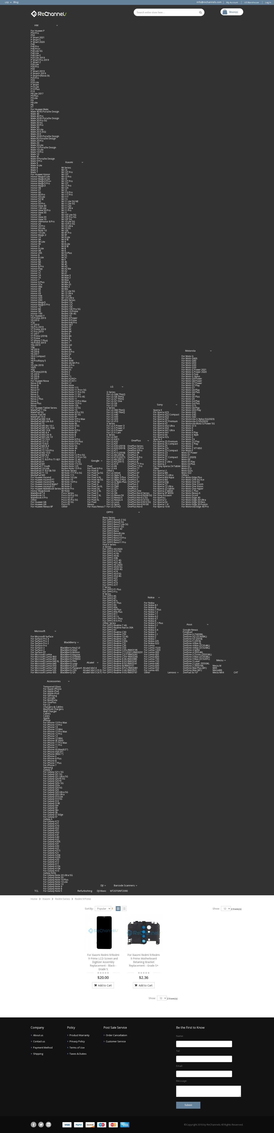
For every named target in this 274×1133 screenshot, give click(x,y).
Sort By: (89, 908)
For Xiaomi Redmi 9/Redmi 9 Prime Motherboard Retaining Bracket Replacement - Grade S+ (143, 960)
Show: (216, 908)
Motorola (190, 350)
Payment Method (43, 1047)
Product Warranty (79, 1035)
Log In (268, 2)
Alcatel (90, 662)
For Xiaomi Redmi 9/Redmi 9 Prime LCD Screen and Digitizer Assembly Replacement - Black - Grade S (103, 962)
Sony (160, 404)
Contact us (39, 1041)
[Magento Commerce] (49, 13)
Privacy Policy (77, 1041)
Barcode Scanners (124, 885)
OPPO (109, 512)
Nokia (151, 597)
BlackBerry (70, 642)
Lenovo (172, 672)
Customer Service (116, 1041)
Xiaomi (69, 162)
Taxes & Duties (78, 1053)
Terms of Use (77, 1047)
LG (111, 386)
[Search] (200, 12)
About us (38, 1035)
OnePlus (136, 440)
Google (95, 460)
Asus (189, 624)
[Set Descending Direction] (112, 908)
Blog (15, 2)
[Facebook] (33, 1124)
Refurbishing (85, 890)
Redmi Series (62, 899)
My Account (232, 2)
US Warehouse (251, 2)
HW (36, 25)
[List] (124, 908)
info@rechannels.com (209, 2)
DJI (102, 885)
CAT (236, 672)
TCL (36, 890)
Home (34, 899)
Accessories (54, 681)
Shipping (38, 1053)
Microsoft (39, 631)
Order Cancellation (116, 1035)
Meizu (219, 660)
